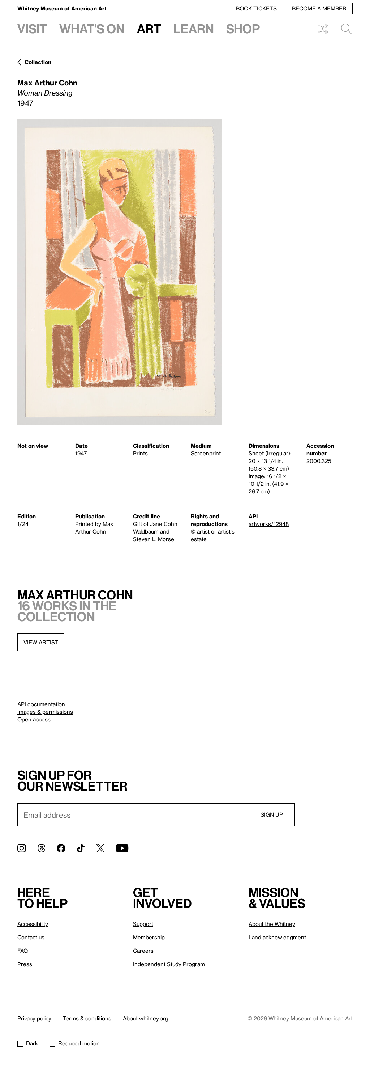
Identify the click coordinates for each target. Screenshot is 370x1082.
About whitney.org (145, 1018)
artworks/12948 (269, 524)
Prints (140, 453)
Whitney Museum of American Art (62, 8)
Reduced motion (79, 1043)
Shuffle (323, 29)
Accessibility (32, 924)
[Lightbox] (119, 272)
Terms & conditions (87, 1018)
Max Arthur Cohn (47, 82)
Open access (34, 719)
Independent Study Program (169, 964)
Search (344, 29)
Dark (32, 1043)
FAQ (22, 950)
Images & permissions (45, 711)
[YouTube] (122, 848)
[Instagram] (22, 848)
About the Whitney (272, 924)
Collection (38, 62)
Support (143, 924)
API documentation (41, 704)
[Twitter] (100, 848)
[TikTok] (80, 848)
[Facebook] (61, 848)
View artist (40, 642)
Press (24, 964)
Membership (149, 937)
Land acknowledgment (277, 937)
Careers (143, 950)
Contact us (30, 937)
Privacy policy (34, 1018)
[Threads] (41, 848)
